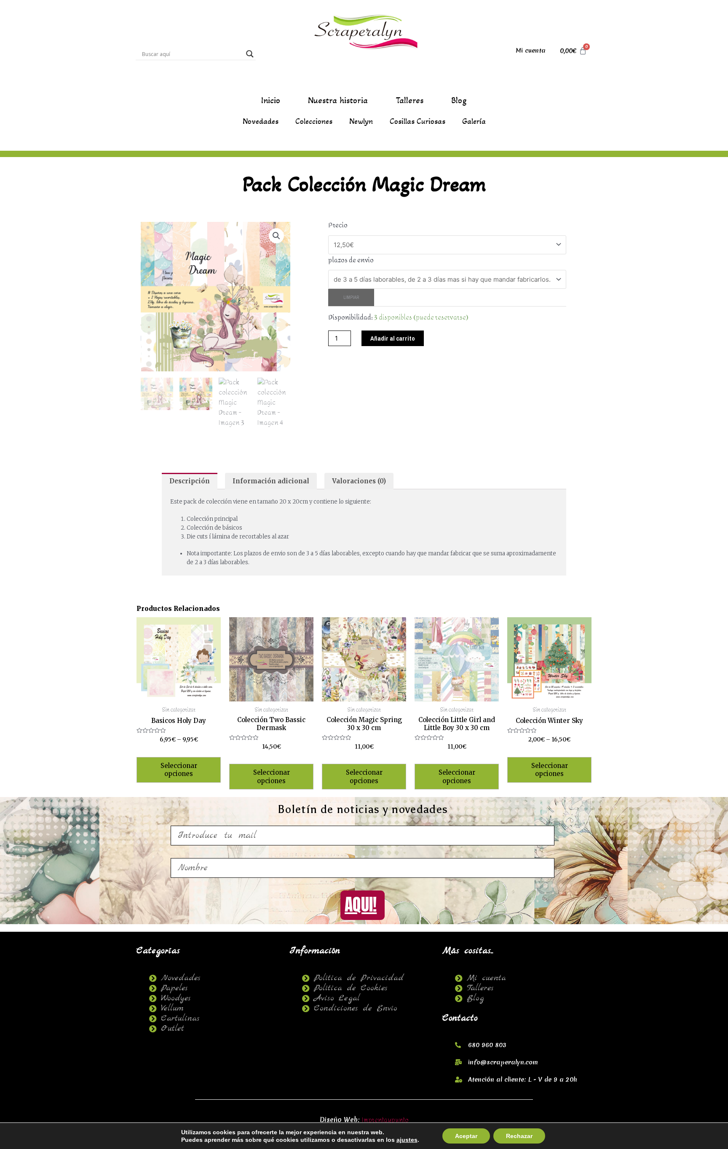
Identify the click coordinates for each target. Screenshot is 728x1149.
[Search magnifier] (250, 54)
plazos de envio (351, 260)
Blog (459, 100)
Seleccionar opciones (179, 770)
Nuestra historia (338, 100)
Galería (474, 121)
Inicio (270, 100)
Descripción (189, 481)
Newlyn (361, 121)
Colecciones (313, 121)
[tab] (189, 481)
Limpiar (351, 297)
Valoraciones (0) (359, 481)
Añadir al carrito (392, 338)
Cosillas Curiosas (417, 121)
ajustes (407, 1139)
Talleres (409, 100)
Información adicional (271, 481)
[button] (276, 235)
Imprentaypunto (385, 1120)
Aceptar (466, 1136)
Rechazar (519, 1136)
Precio (338, 225)
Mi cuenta (531, 50)
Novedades (260, 121)
